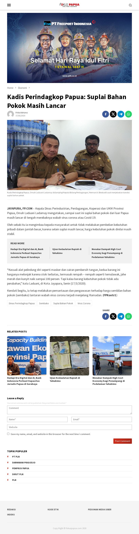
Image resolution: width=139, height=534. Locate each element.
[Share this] (105, 114)
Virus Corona (84, 303)
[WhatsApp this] (128, 114)
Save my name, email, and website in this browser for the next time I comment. (51, 434)
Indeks (11, 514)
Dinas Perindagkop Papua (22, 303)
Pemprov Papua (20, 468)
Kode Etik (53, 509)
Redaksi (11, 509)
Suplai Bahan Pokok (63, 303)
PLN (14, 480)
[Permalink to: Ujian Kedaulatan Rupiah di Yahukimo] (69, 355)
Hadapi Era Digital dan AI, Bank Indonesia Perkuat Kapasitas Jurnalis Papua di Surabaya (27, 253)
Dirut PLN (17, 474)
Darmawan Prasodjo (23, 462)
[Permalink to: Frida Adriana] (10, 114)
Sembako (44, 303)
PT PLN (16, 456)
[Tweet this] (113, 114)
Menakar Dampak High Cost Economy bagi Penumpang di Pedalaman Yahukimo (107, 253)
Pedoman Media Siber (99, 509)
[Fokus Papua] (69, 4)
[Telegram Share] (120, 114)
